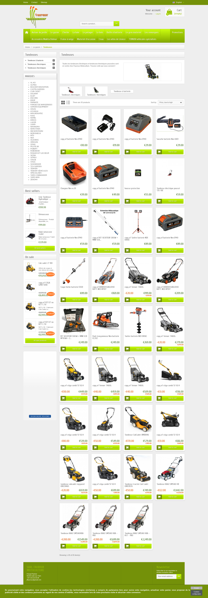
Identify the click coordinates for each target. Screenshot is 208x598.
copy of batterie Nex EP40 (71, 139)
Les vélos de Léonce (116, 39)
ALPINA (33, 85)
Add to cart (76, 152)
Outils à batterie (114, 32)
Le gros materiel (133, 32)
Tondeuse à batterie (35, 60)
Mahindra (35, 127)
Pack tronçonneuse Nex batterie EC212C (106, 337)
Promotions (177, 32)
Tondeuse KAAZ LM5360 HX (168, 484)
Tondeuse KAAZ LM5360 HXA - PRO (105, 534)
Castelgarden (37, 89)
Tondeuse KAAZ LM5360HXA (72, 533)
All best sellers (40, 248)
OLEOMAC (34, 140)
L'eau (101, 39)
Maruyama (35, 129)
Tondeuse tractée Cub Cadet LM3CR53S (136, 485)
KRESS (33, 120)
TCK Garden (36, 166)
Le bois (100, 32)
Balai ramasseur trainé (45, 233)
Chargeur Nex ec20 (68, 188)
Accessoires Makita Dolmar (44, 39)
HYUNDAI (34, 111)
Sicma (33, 155)
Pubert (33, 149)
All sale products (40, 341)
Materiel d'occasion (86, 39)
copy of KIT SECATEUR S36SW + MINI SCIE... (105, 239)
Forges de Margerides (41, 105)
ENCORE (34, 98)
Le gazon (55, 32)
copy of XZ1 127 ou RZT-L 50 (46, 303)
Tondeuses (31, 55)
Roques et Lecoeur (39, 153)
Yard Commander (38, 175)
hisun (33, 109)
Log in (158, 14)
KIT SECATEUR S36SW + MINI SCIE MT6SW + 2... (74, 337)
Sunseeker (35, 164)
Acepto (196, 588)
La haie (76, 32)
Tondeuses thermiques (37, 68)
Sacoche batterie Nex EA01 (167, 139)
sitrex (33, 158)
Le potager (88, 32)
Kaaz (32, 116)
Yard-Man (34, 177)
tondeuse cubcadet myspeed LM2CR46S (72, 485)
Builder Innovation (39, 87)
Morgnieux (35, 133)
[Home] (26, 36)
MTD (32, 135)
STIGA (32, 162)
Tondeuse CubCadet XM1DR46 (137, 435)
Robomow (35, 151)
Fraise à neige (67, 39)
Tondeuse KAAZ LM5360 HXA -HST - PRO (137, 534)
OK (116, 24)
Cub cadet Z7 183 (45, 263)
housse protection (132, 188)
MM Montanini (36, 131)
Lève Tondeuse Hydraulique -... (45, 198)
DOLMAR (34, 94)
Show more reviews (40, 416)
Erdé (32, 100)
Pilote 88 (34, 147)
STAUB (33, 160)
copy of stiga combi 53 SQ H (72, 385)
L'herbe (65, 32)
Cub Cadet (35, 91)
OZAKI (32, 144)
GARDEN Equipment (39, 107)
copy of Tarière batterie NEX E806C (136, 239)
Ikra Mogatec (36, 113)
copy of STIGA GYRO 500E (44, 284)
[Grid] (63, 102)
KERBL (33, 118)
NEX (32, 138)
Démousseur (44, 214)
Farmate (34, 102)
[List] (68, 102)
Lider (33, 124)
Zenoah (33, 180)
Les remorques (151, 32)
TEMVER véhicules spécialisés (142, 39)
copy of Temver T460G (134, 287)
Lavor (33, 122)
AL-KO (33, 83)
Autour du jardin (39, 32)
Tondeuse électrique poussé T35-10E (168, 189)
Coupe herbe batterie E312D (72, 287)
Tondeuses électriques (37, 64)
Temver (33, 169)
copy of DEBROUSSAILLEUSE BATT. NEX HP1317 (104, 288)
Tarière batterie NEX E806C (136, 336)
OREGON (34, 142)
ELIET (32, 96)
